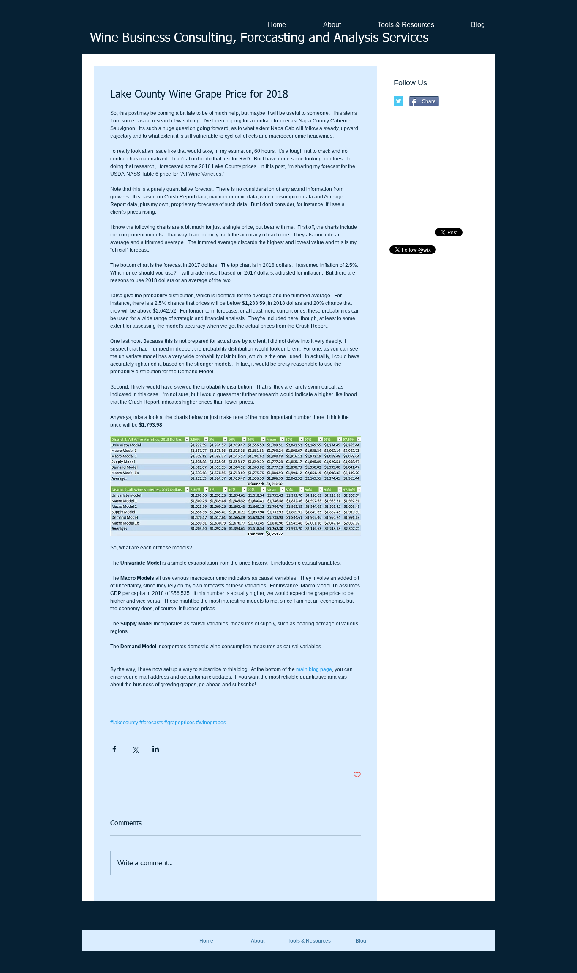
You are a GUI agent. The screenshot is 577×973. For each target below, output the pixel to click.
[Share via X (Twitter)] (135, 749)
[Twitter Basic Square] (398, 101)
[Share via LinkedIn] (156, 749)
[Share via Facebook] (114, 749)
